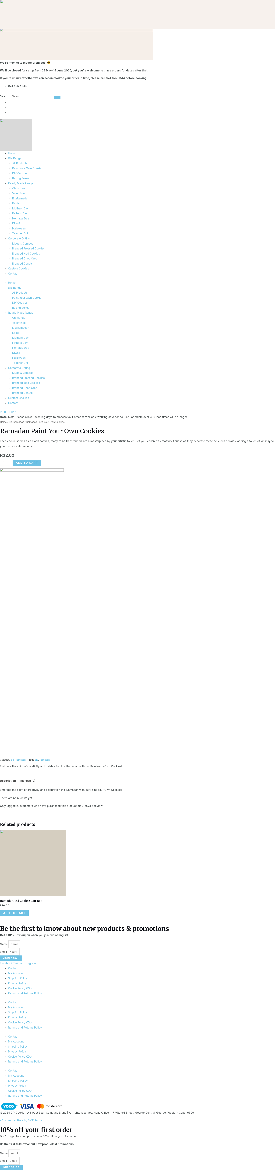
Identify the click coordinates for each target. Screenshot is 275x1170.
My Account (16, 973)
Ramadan (44, 759)
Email (4, 951)
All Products (20, 163)
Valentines (19, 193)
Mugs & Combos (22, 243)
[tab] (8, 781)
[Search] (57, 97)
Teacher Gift (20, 233)
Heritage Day (20, 218)
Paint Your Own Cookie (26, 168)
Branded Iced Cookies (26, 253)
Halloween (19, 228)
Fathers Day (20, 213)
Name (4, 944)
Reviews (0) (27, 780)
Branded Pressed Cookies (28, 248)
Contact (13, 273)
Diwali (16, 223)
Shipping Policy (18, 978)
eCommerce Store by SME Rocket (21, 1120)
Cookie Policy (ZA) (20, 988)
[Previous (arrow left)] (5, 585)
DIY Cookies (20, 173)
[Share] (264, 3)
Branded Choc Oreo (24, 258)
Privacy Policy (17, 983)
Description (8, 780)
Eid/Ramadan (20, 198)
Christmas (18, 188)
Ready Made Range (20, 183)
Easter (16, 203)
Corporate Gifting (19, 238)
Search (4, 96)
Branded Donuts (22, 263)
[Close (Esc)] (271, 3)
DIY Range (14, 158)
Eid (36, 759)
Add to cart (27, 462)
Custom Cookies (18, 268)
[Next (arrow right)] (269, 585)
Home (12, 153)
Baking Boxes (20, 178)
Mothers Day (20, 208)
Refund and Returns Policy (25, 993)
